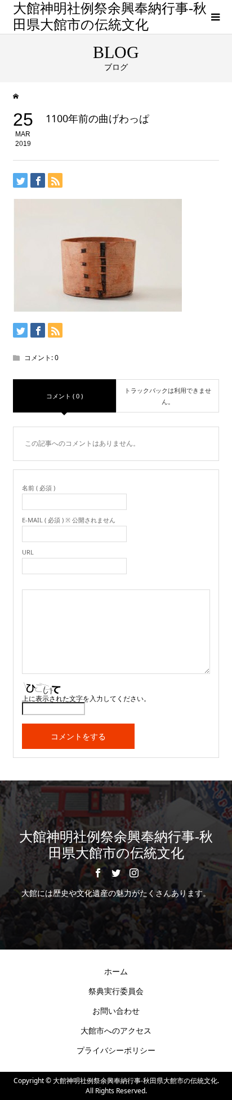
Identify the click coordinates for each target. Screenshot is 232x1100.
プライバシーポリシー (116, 1050)
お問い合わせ (116, 1010)
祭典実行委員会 (116, 991)
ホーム (116, 971)
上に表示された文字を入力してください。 (86, 698)
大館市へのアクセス (116, 1030)
